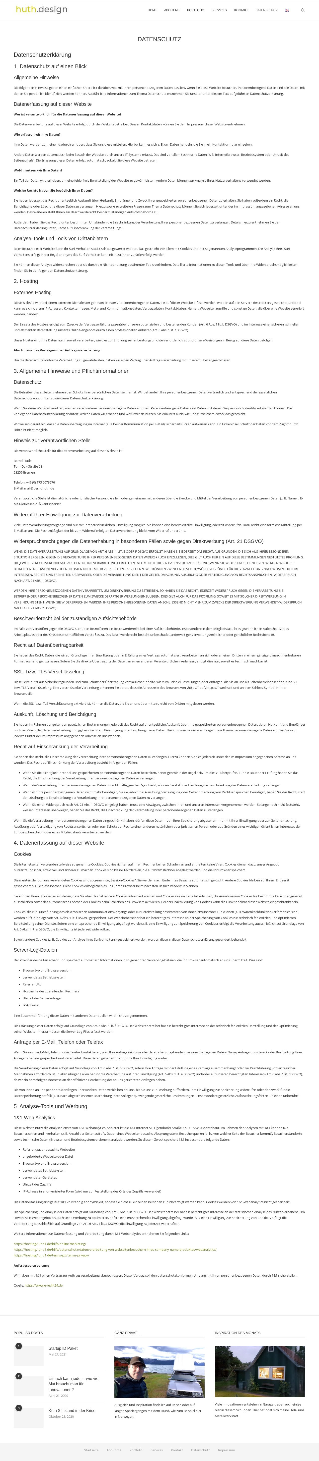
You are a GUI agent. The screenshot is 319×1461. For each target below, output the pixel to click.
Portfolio (195, 10)
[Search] (302, 10)
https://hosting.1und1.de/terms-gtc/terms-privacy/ (51, 1255)
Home (152, 10)
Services (219, 10)
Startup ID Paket (63, 1348)
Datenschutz (266, 10)
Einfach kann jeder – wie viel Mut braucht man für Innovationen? (74, 1384)
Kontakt (241, 10)
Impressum (226, 1450)
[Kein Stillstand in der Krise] (29, 1418)
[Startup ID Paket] (29, 1356)
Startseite (91, 1450)
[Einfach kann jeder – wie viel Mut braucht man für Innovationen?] (29, 1386)
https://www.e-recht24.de (44, 1285)
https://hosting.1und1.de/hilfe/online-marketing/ (50, 1244)
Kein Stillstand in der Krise (72, 1410)
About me (172, 10)
